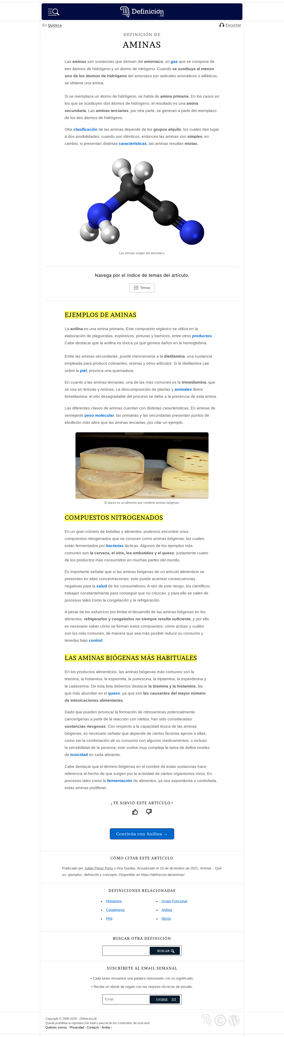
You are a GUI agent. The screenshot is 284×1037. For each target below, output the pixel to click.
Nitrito (166, 919)
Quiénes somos (56, 1027)
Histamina (114, 901)
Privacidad (77, 1027)
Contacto (93, 1027)
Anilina (167, 910)
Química (55, 25)
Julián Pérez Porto (98, 868)
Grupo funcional (174, 901)
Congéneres (115, 910)
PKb (109, 919)
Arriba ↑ (107, 1027)
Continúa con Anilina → (142, 833)
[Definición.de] (142, 11)
